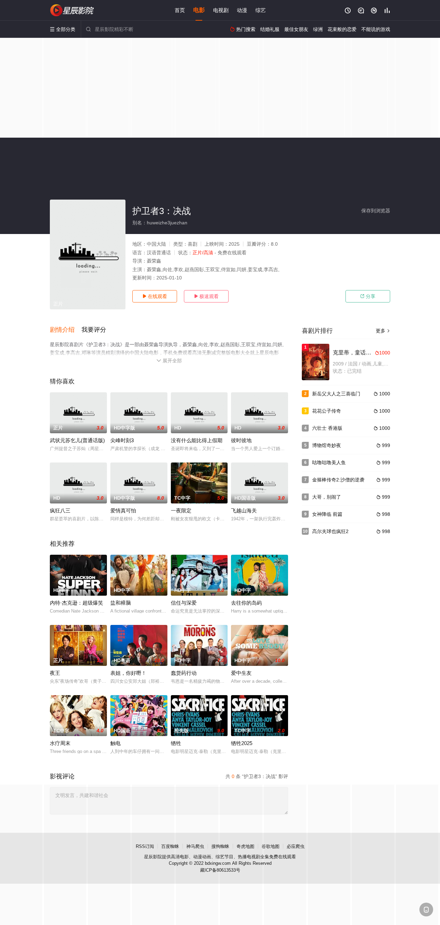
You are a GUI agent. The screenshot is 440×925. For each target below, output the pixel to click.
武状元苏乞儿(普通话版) (77, 440)
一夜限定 (181, 510)
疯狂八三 (60, 510)
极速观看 (206, 296)
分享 (367, 296)
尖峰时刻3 (122, 440)
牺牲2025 (241, 743)
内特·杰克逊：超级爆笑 (76, 603)
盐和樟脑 (120, 603)
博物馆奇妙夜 (326, 445)
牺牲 (176, 743)
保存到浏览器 (375, 210)
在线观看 (154, 296)
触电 (115, 743)
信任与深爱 (184, 603)
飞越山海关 (244, 510)
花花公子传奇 (326, 411)
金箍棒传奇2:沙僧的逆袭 (338, 479)
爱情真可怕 (123, 510)
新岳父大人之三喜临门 (336, 393)
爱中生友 (241, 673)
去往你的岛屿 (246, 603)
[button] (65, 330)
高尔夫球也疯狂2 (330, 531)
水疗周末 (60, 743)
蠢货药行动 (184, 673)
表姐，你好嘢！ (128, 673)
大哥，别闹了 (326, 497)
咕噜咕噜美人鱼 (329, 462)
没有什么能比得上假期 (196, 440)
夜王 (55, 673)
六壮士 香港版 (327, 428)
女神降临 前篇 (327, 514)
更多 (383, 330)
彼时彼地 (241, 440)
